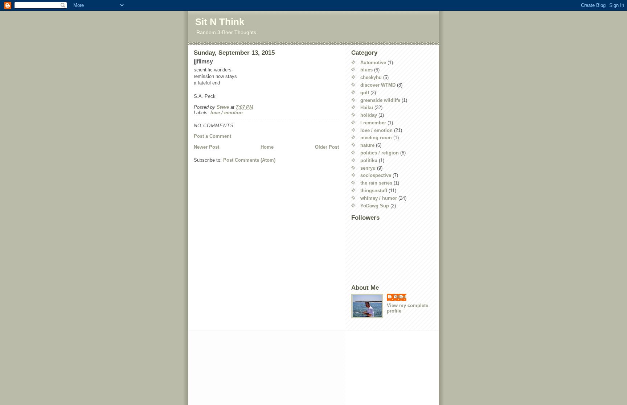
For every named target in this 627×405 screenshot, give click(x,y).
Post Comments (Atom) (249, 160)
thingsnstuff (373, 190)
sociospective (375, 175)
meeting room (376, 137)
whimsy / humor (378, 198)
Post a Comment (212, 136)
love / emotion (226, 112)
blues (366, 70)
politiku (368, 160)
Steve (400, 296)
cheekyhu (371, 77)
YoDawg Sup (374, 205)
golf (364, 92)
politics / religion (379, 153)
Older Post (327, 147)
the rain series (376, 183)
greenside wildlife (380, 100)
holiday (368, 115)
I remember (373, 122)
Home (267, 147)
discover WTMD (378, 85)
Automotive (373, 62)
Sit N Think (219, 21)
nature (367, 145)
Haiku (366, 107)
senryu (368, 168)
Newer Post (206, 147)
